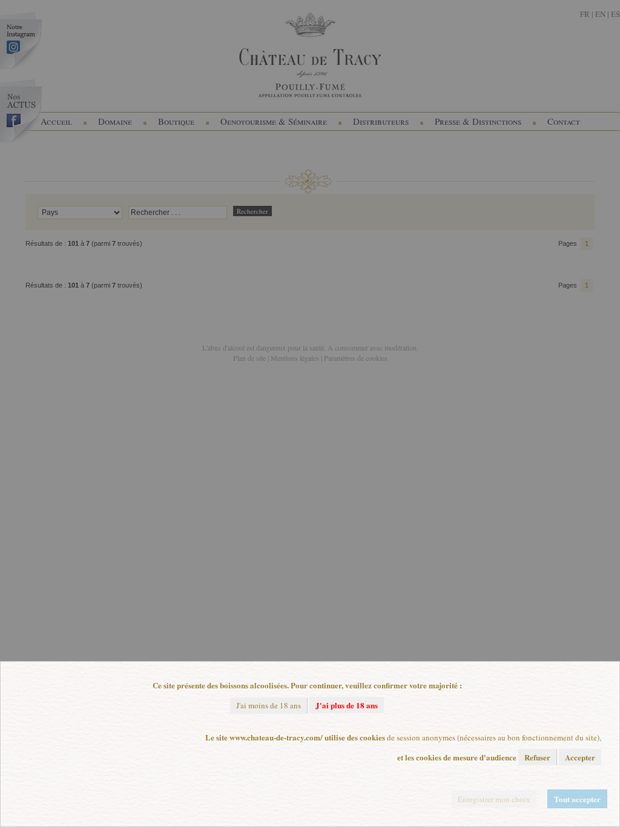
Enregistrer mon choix (494, 799)
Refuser (537, 757)
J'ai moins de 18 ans (268, 705)
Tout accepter (577, 799)
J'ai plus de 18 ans (346, 705)
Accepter (580, 757)
